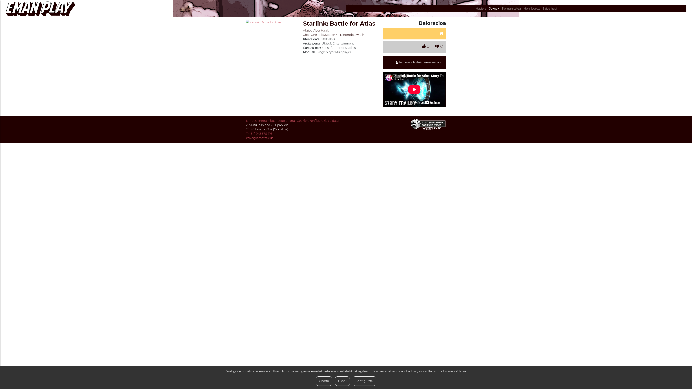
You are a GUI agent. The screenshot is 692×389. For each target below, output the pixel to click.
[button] (250, 22)
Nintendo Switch (352, 35)
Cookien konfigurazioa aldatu (318, 120)
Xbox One (310, 35)
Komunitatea (511, 8)
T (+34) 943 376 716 (259, 133)
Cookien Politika (454, 371)
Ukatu (342, 381)
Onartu (324, 381)
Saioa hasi (550, 8)
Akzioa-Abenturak (316, 30)
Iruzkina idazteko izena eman (419, 62)
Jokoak (494, 8)
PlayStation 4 (328, 35)
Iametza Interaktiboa (261, 120)
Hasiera (481, 8)
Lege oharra (286, 120)
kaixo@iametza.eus (259, 138)
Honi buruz (532, 8)
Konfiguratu (364, 381)
